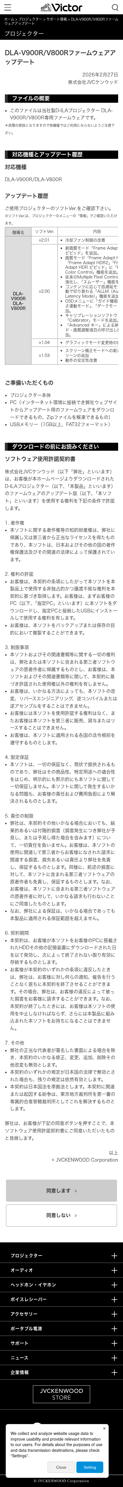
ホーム (9, 19)
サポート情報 (56, 19)
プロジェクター (30, 19)
